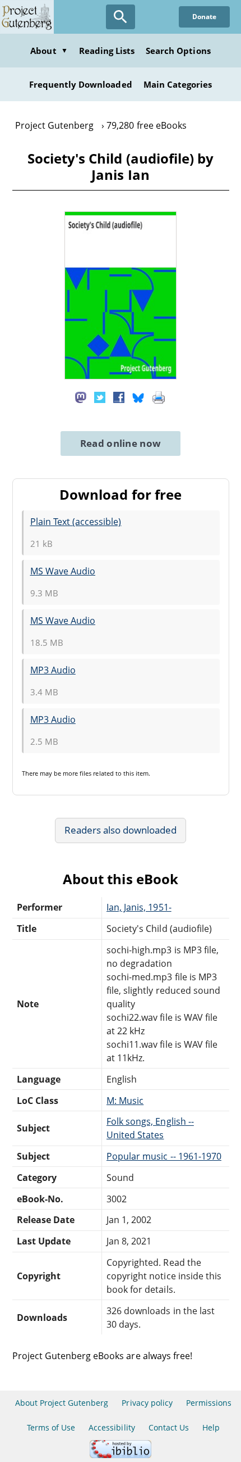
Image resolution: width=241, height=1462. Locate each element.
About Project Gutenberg (62, 1402)
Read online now (120, 443)
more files (77, 773)
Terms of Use (51, 1427)
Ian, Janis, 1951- (139, 907)
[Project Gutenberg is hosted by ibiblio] (120, 1455)
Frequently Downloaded (80, 84)
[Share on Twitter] (99, 397)
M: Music (124, 1100)
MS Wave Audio (63, 571)
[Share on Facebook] (118, 397)
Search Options (178, 50)
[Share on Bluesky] (138, 397)
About (48, 50)
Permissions (208, 1402)
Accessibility (112, 1427)
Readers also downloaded (120, 829)
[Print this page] (158, 397)
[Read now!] (120, 376)
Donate (204, 16)
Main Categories (177, 84)
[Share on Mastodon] (80, 397)
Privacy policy (147, 1402)
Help (211, 1427)
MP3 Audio (53, 670)
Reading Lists (107, 50)
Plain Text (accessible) (76, 521)
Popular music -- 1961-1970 (163, 1156)
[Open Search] (120, 16)
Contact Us (169, 1427)
